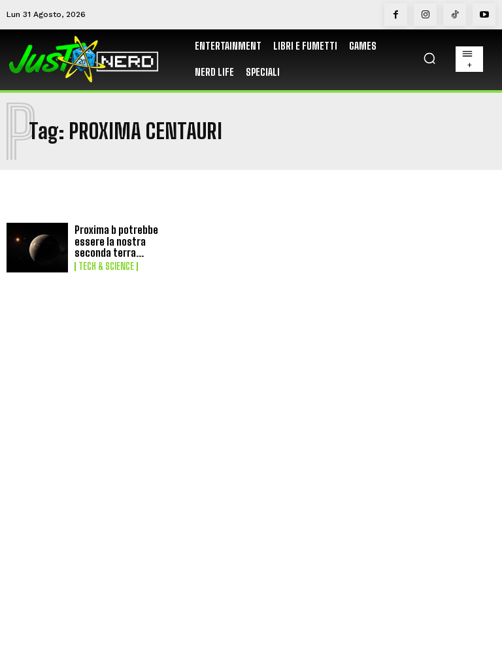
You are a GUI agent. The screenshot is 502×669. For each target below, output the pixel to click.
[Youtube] (484, 14)
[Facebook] (395, 14)
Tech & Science (106, 266)
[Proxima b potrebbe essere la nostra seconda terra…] (37, 247)
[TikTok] (454, 14)
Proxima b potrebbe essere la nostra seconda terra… (116, 241)
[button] (429, 58)
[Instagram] (425, 14)
